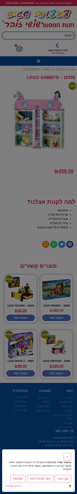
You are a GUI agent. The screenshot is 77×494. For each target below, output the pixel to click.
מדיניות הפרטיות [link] (13, 486)
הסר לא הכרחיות (40, 479)
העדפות (18, 479)
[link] (69, 486)
